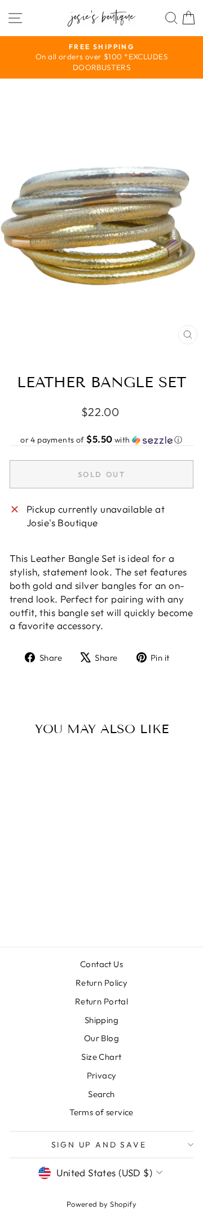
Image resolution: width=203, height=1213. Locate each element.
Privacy (102, 1075)
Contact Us (101, 964)
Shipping (101, 1020)
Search (101, 1094)
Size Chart (101, 1056)
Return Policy (102, 982)
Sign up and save (99, 1145)
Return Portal (102, 1001)
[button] (101, 439)
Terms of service (101, 1112)
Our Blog (101, 1038)
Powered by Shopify (102, 1203)
